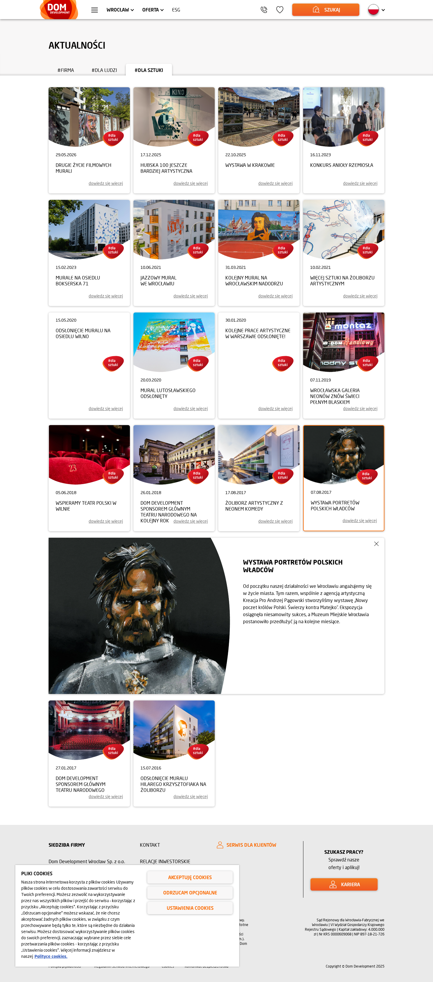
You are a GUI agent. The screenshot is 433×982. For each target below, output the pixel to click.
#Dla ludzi (104, 70)
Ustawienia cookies (190, 908)
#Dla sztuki (149, 70)
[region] (127, 916)
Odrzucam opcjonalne (190, 892)
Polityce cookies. (50, 956)
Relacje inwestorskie (165, 861)
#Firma (65, 70)
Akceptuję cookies (190, 877)
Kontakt (150, 845)
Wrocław (118, 9)
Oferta (150, 9)
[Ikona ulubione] (279, 10)
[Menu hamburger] (94, 11)
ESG (176, 9)
